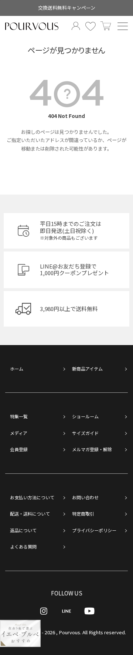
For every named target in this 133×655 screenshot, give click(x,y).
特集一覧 (19, 416)
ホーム (16, 368)
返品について (23, 530)
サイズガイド (85, 433)
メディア (18, 433)
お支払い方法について (32, 497)
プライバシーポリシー (94, 530)
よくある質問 (23, 546)
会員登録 (19, 449)
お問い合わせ (85, 497)
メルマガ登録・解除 (92, 449)
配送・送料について (30, 513)
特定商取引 (83, 513)
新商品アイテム (87, 368)
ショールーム (85, 416)
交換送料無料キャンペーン (66, 7)
